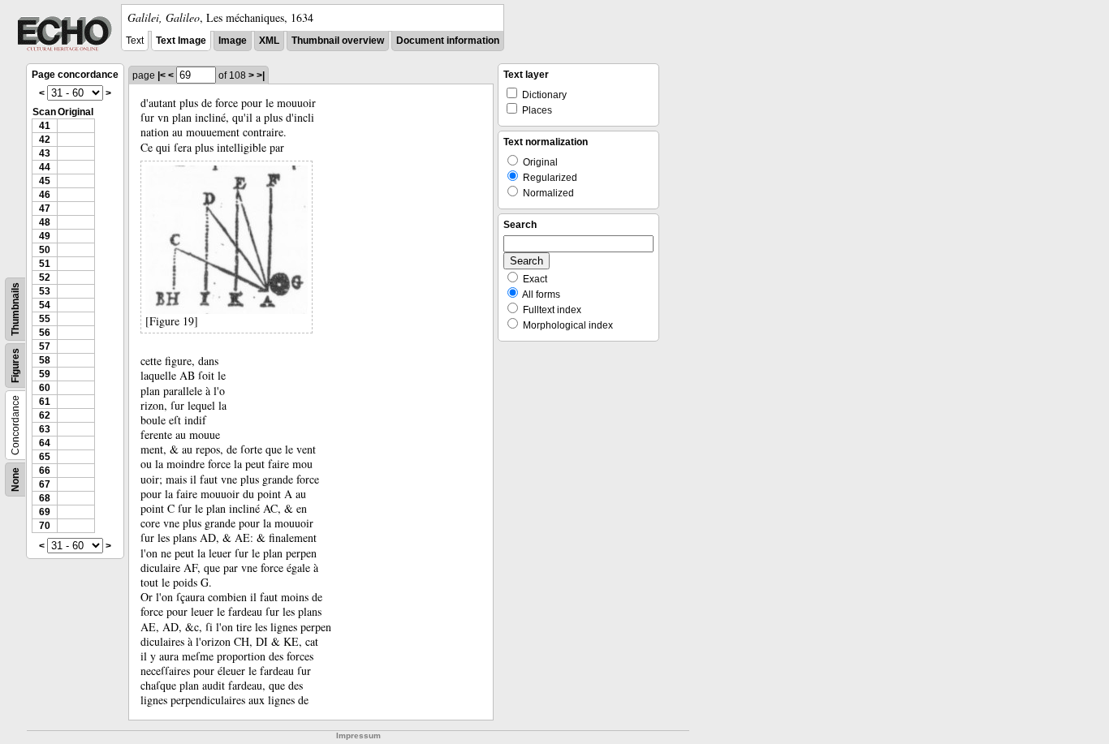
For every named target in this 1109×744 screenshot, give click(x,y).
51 (44, 263)
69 (44, 512)
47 (44, 208)
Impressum (358, 735)
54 (44, 305)
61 (44, 401)
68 (44, 498)
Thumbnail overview (337, 40)
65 (44, 456)
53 (44, 291)
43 (44, 153)
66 (44, 470)
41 (44, 125)
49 (44, 236)
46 (44, 194)
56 (44, 332)
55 (44, 319)
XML (269, 40)
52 (44, 277)
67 (44, 484)
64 (44, 443)
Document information (447, 40)
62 (44, 415)
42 (44, 139)
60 (44, 388)
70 (44, 525)
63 (44, 429)
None (15, 479)
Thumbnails (15, 309)
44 (44, 167)
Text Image (181, 40)
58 (44, 360)
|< (162, 75)
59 (44, 374)
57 (44, 346)
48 (44, 222)
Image (232, 40)
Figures (15, 365)
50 (44, 250)
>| (261, 75)
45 (44, 181)
